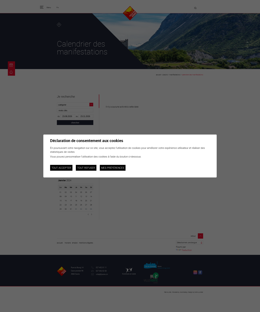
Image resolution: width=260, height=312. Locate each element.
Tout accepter (61, 168)
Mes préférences (112, 168)
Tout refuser (86, 168)
